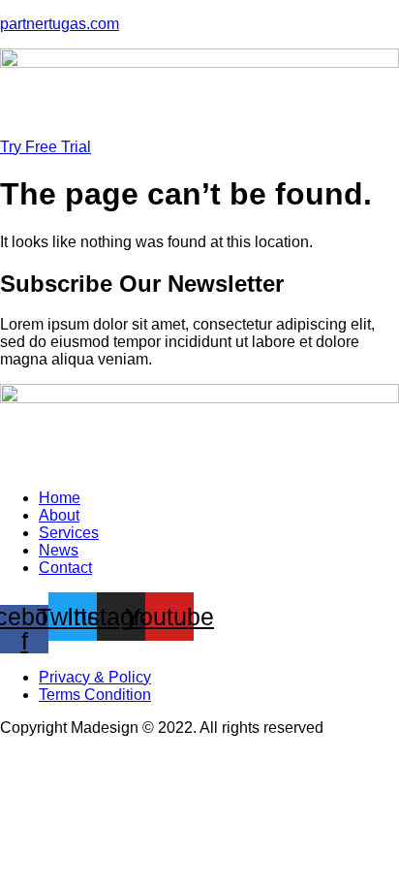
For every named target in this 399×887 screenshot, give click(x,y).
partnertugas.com (59, 24)
